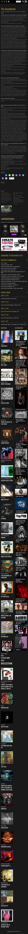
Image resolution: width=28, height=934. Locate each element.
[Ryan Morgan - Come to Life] (19, 198)
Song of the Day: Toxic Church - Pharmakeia (8, 268)
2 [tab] (3, 249)
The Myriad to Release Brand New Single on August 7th (10, 278)
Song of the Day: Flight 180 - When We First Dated (10, 279)
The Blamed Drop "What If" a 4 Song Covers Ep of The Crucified (12, 276)
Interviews (17, 11)
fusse (20, 931)
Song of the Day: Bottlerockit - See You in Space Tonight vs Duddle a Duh (14, 281)
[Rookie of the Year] (7, 197)
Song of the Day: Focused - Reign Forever (8, 270)
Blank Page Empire (5, 212)
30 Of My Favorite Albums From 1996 (7, 298)
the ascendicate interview (8, 219)
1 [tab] (2, 249)
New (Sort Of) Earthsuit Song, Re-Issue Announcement (10, 266)
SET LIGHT (18, 1)
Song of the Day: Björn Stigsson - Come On (8, 318)
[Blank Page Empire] (6, 209)
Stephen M (12, 11)
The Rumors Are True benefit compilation (8, 283)
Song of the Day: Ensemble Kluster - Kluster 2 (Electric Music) (12, 288)
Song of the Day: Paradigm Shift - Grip (8, 286)
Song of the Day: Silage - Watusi (6, 264)
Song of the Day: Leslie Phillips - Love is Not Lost (9, 285)
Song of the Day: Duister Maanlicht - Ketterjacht (9, 305)
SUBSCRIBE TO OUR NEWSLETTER (11, 255)
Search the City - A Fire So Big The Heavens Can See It (10, 274)
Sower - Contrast (4, 263)
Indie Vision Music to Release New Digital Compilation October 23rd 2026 (13, 272)
